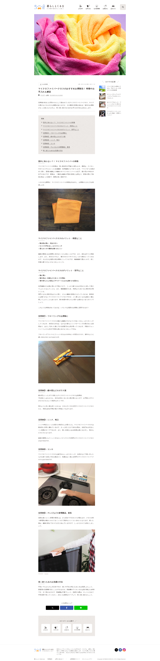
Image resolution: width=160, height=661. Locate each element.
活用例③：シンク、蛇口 (51, 140)
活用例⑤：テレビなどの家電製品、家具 (56, 147)
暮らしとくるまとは (39, 659)
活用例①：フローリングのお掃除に (55, 133)
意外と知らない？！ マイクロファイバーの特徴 (59, 122)
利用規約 (50, 659)
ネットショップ (86, 659)
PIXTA (46, 573)
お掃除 (47, 95)
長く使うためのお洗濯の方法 (52, 150)
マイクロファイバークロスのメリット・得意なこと (60, 126)
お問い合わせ (58, 659)
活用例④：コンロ (49, 143)
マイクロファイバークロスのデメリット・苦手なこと (61, 129)
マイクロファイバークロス (56, 95)
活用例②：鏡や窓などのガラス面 (54, 136)
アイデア (42, 95)
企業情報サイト (74, 659)
